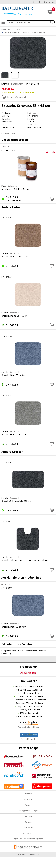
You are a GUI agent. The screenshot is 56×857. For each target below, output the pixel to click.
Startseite (28, 793)
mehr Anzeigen (8, 133)
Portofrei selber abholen (28, 727)
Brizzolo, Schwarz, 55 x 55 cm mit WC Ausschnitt (24, 560)
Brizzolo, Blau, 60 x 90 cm (13, 626)
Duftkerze (12, 186)
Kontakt (28, 822)
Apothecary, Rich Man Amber (15, 189)
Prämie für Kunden (29, 739)
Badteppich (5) (7, 584)
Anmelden (37, 2)
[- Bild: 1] (28, 52)
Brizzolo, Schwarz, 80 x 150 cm (16, 500)
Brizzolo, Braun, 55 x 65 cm (14, 256)
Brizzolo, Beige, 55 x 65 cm (14, 315)
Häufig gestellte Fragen (28, 810)
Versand (28, 799)
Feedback (28, 816)
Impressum (28, 827)
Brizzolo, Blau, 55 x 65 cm (13, 375)
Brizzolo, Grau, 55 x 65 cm (13, 434)
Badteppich (17, 83)
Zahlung (28, 805)
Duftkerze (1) (6, 146)
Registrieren (49, 2)
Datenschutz (28, 833)
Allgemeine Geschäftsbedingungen (28, 838)
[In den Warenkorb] (52, 199)
